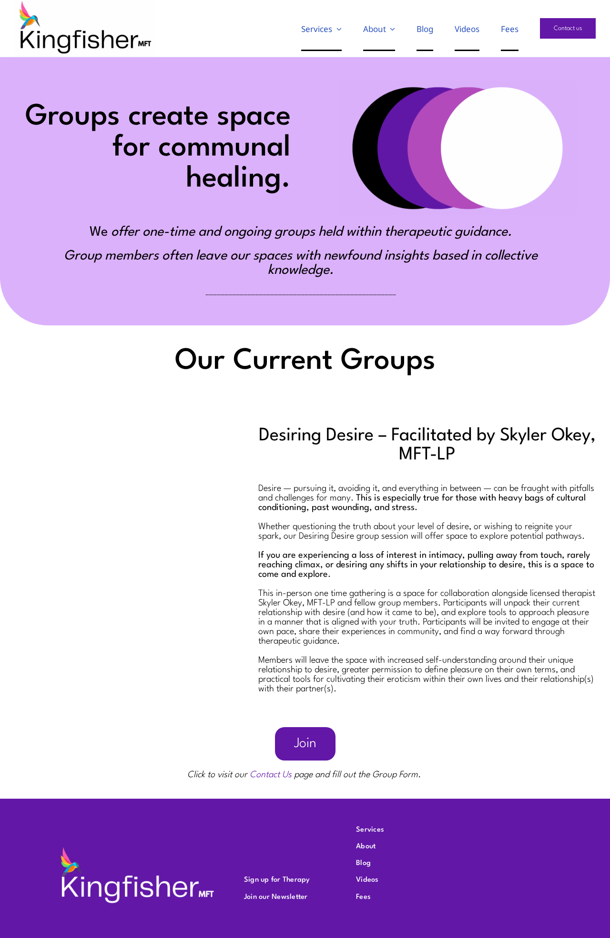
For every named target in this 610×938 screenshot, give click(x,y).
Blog (363, 863)
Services (370, 830)
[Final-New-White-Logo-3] (137, 848)
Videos (367, 880)
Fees (363, 897)
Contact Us (271, 775)
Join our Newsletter (276, 897)
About (366, 846)
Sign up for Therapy (277, 880)
